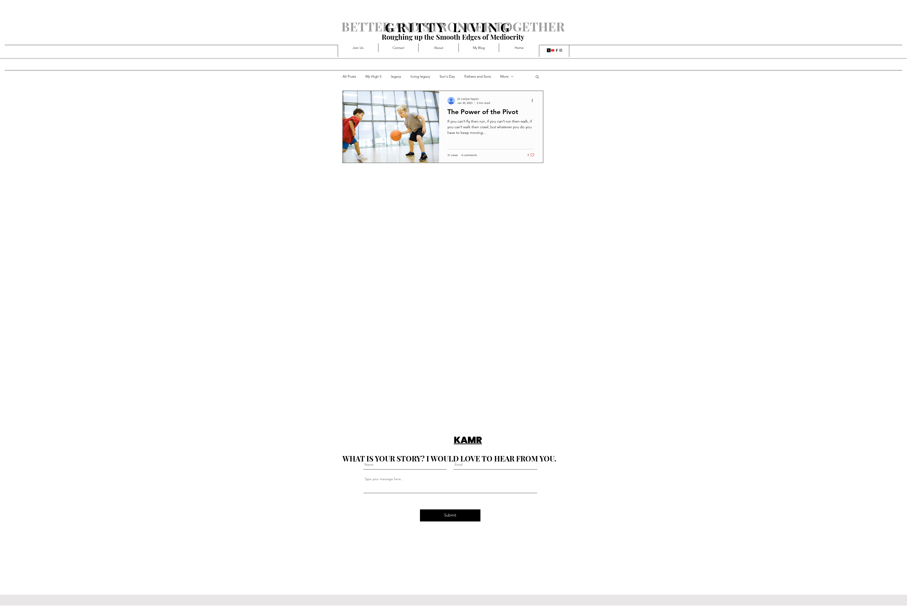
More (504, 76)
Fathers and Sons (477, 76)
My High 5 (373, 76)
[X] (549, 50)
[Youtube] (553, 50)
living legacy (420, 76)
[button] (537, 77)
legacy (396, 76)
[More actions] (534, 100)
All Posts (349, 76)
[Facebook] (557, 50)
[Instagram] (561, 50)
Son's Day (447, 76)
